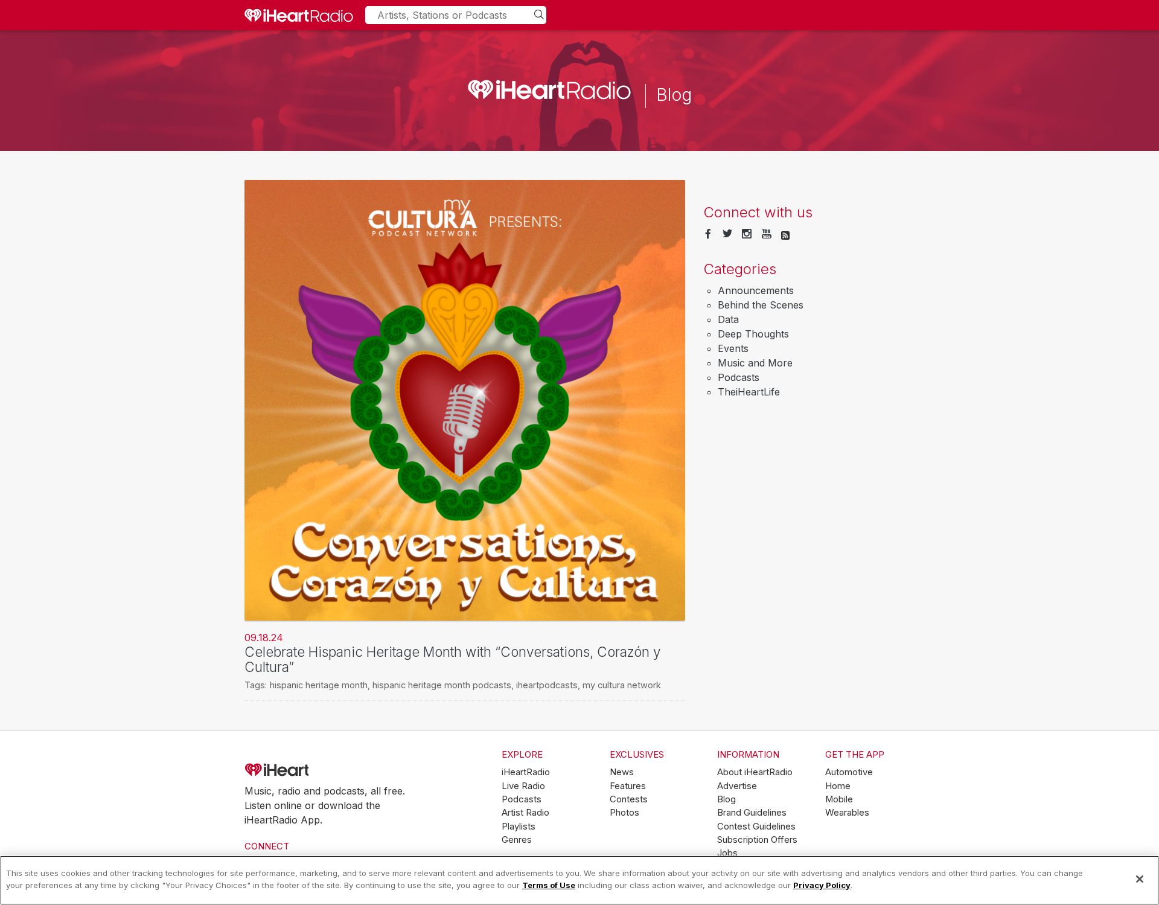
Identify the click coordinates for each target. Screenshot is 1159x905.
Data (728, 319)
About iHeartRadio (755, 772)
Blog (726, 799)
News (622, 772)
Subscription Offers (757, 839)
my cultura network (622, 685)
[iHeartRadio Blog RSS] (785, 234)
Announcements (756, 290)
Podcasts (738, 377)
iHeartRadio (310, 770)
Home (838, 786)
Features (628, 786)
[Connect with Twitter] (727, 234)
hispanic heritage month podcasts (441, 685)
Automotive (849, 772)
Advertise (737, 786)
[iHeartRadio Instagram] (747, 234)
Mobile (839, 799)
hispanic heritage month (319, 685)
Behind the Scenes (760, 305)
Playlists (518, 826)
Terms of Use (548, 884)
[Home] (298, 15)
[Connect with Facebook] (708, 234)
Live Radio (523, 786)
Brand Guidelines (752, 812)
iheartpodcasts (547, 685)
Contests (629, 799)
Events (733, 348)
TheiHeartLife (749, 392)
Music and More (755, 363)
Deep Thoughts (753, 334)
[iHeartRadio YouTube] (766, 234)
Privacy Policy (822, 884)
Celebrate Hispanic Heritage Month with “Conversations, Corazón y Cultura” (452, 659)
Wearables (847, 812)
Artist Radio (525, 812)
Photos (624, 812)
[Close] (1139, 879)
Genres (517, 839)
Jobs (727, 853)
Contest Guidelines (756, 826)
